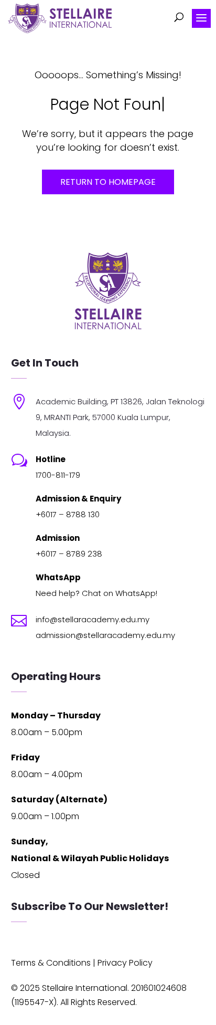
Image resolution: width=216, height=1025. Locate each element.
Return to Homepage (108, 182)
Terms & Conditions (51, 963)
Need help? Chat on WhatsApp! (96, 593)
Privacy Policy (125, 963)
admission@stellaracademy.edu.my (105, 635)
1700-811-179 (58, 474)
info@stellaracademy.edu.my (92, 619)
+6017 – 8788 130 (68, 514)
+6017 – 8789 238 (69, 553)
